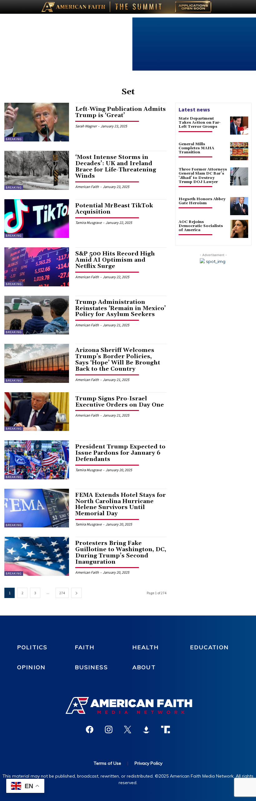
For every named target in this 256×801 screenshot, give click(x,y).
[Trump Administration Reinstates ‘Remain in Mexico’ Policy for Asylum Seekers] (36, 315)
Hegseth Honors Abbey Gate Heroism (202, 201)
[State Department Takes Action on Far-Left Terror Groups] (239, 125)
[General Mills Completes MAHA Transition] (239, 151)
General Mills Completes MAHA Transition (196, 148)
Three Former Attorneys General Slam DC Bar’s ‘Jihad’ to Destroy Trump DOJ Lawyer (203, 175)
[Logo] (128, 705)
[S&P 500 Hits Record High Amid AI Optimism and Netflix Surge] (36, 266)
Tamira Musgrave (88, 222)
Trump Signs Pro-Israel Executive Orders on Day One (119, 401)
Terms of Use (107, 763)
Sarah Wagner (86, 126)
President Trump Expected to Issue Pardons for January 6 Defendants (120, 453)
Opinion (31, 667)
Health (145, 647)
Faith (85, 647)
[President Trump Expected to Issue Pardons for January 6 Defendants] (36, 459)
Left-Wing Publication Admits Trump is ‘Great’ (120, 112)
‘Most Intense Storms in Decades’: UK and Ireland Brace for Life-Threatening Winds (115, 166)
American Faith (87, 186)
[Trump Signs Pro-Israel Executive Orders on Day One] (36, 411)
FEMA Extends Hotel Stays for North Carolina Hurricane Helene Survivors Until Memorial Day (120, 504)
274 (62, 593)
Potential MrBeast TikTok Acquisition (114, 208)
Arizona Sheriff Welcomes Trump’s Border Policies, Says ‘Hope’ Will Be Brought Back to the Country (117, 359)
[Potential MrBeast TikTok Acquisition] (36, 218)
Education (209, 647)
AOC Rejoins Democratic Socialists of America (201, 226)
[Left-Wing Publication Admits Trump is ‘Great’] (36, 122)
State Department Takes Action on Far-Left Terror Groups (200, 122)
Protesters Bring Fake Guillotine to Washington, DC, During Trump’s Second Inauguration (120, 552)
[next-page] (76, 593)
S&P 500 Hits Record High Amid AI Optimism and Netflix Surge (115, 260)
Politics (32, 647)
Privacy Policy (148, 763)
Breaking (14, 139)
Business (91, 667)
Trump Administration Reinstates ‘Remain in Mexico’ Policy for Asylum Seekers (120, 308)
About (144, 667)
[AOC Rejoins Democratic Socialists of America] (239, 229)
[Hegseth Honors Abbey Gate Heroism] (239, 206)
